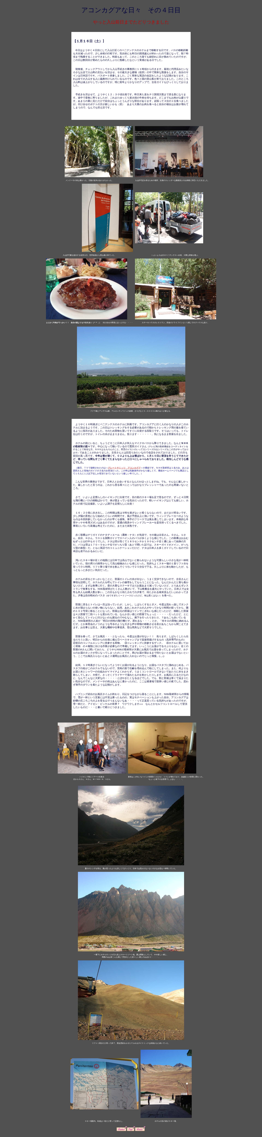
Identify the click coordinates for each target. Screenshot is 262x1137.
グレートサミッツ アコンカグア (124, 468)
